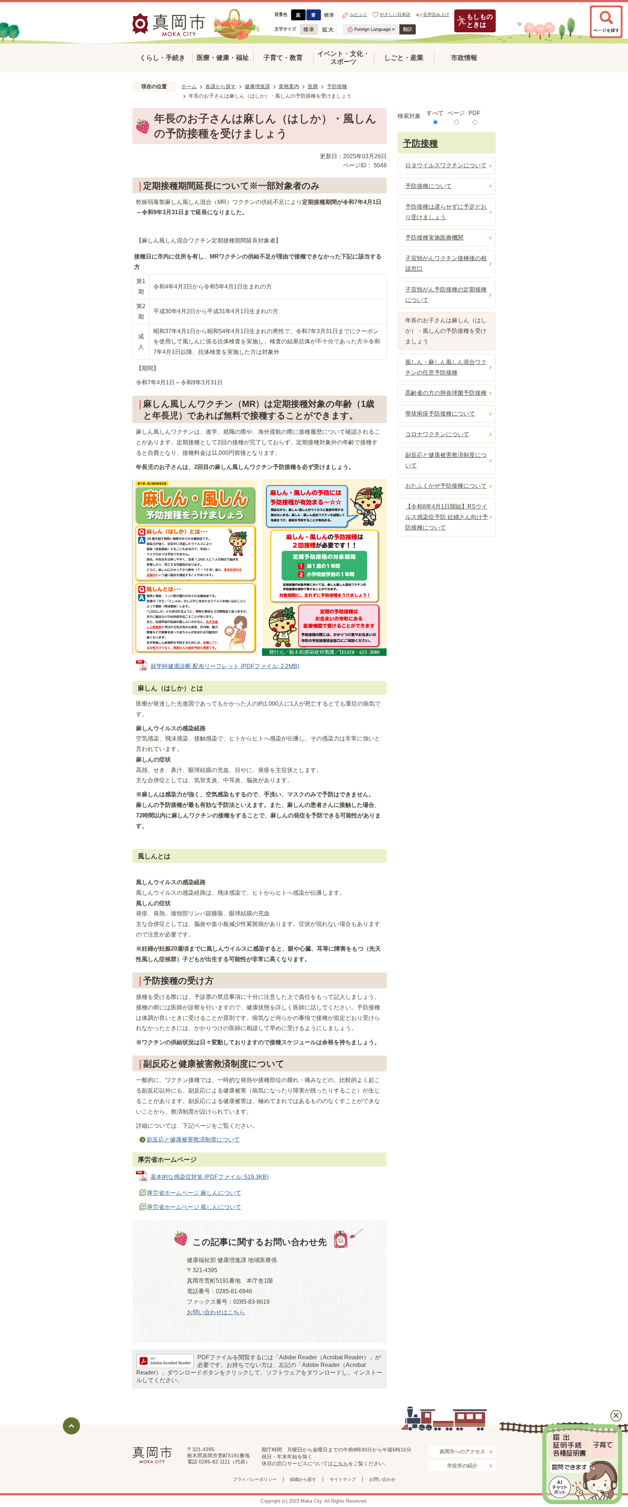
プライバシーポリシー (255, 1479)
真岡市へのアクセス (462, 1451)
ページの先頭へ (71, 1425)
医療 (313, 86)
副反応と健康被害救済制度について (193, 1139)
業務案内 (289, 86)
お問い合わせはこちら (216, 1312)
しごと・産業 (403, 57)
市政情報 (464, 57)
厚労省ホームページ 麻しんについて (194, 1193)
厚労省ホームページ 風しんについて (194, 1207)
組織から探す (303, 1479)
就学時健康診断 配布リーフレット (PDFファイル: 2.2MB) (224, 666)
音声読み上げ (436, 14)
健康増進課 (257, 86)
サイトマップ (343, 1479)
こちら (340, 1463)
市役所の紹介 (462, 1466)
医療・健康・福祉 (223, 57)
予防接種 (337, 86)
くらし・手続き (162, 57)
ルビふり (358, 14)
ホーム (189, 86)
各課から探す (220, 86)
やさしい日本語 (395, 14)
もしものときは (480, 20)
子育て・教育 (283, 57)
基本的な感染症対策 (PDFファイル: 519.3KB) (209, 1177)
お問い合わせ (382, 1479)
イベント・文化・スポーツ (343, 57)
